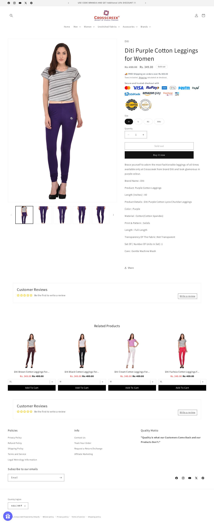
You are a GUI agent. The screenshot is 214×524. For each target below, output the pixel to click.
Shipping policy (94, 517)
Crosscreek (18, 517)
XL (150, 122)
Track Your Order (82, 443)
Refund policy (48, 517)
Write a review (187, 296)
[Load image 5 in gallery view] (100, 215)
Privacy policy (62, 517)
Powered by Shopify (31, 517)
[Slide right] (113, 214)
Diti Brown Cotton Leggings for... (31, 371)
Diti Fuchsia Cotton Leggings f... (182, 371)
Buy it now (159, 154)
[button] (11, 15)
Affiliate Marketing (83, 454)
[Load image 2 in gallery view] (43, 215)
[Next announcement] (145, 3)
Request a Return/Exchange (88, 448)
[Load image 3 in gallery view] (62, 215)
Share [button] (131, 267)
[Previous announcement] (68, 3)
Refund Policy (15, 443)
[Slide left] (11, 214)
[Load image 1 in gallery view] (24, 215)
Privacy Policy (14, 437)
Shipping (143, 77)
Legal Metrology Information (22, 459)
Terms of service (78, 517)
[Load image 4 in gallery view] (81, 215)
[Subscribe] (60, 477)
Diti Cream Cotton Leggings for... (132, 371)
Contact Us (80, 437)
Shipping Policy (15, 448)
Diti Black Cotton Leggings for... (82, 371)
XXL (160, 122)
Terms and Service (17, 454)
